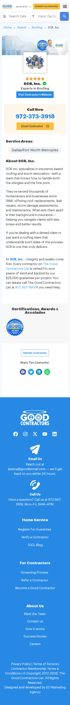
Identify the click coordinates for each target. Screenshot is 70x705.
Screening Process (35, 572)
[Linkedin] (54, 434)
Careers (35, 644)
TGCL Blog (35, 545)
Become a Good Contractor (35, 588)
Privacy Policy (21, 664)
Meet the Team (35, 614)
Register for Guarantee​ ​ (35, 529)
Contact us (35, 621)
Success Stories (35, 636)
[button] (65, 6)
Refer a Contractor (35, 580)
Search (21, 27)
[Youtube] (45, 434)
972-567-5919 (25, 287)
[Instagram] (25, 434)
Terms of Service (45, 664)
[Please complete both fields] (64, 16)
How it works (35, 629)
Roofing (37, 27)
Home (7, 27)
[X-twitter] (35, 434)
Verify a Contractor (35, 537)
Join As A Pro (21, 7)
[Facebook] (15, 434)
